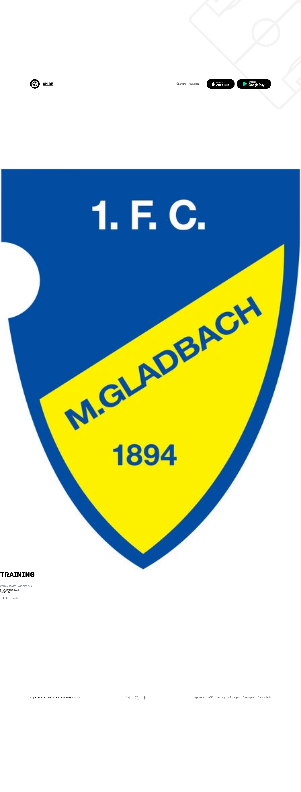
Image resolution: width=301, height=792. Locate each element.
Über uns (181, 84)
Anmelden (194, 84)
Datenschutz (264, 697)
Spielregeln (248, 697)
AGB (210, 697)
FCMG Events (9, 598)
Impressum (199, 697)
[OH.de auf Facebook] (145, 697)
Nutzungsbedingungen (228, 697)
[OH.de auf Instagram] (128, 697)
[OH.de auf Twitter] (136, 697)
